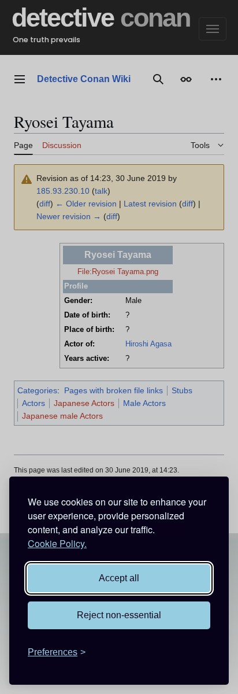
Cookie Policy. (57, 543)
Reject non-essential (119, 615)
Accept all (119, 578)
